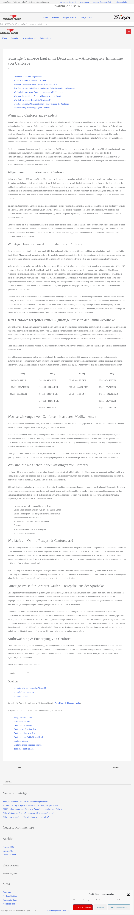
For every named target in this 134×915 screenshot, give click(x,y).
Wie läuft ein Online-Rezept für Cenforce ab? (32, 100)
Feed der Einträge (10, 896)
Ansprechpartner (54, 910)
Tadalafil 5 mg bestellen (24, 749)
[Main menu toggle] (128, 31)
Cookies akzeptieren (83, 907)
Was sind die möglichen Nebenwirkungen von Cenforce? (37, 96)
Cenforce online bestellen (24, 733)
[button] (128, 894)
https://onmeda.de (21, 696)
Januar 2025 (8, 851)
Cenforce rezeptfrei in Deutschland (28, 737)
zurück (17, 767)
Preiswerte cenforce (22, 721)
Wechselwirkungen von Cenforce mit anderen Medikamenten (39, 92)
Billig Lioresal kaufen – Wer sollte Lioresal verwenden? (26, 817)
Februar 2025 (8, 847)
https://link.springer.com (24, 692)
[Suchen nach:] (67, 782)
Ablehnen (100, 907)
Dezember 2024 (9, 855)
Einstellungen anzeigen (119, 907)
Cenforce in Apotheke (23, 725)
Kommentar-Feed (10, 900)
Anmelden (7, 892)
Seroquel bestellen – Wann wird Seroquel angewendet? (25, 801)
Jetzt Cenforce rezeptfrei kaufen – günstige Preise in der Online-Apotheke (44, 88)
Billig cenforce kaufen (23, 717)
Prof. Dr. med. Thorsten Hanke (67, 703)
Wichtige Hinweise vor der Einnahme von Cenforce (35, 84)
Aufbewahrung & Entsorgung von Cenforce (32, 108)
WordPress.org (9, 904)
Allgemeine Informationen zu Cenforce (30, 80)
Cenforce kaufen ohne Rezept (26, 729)
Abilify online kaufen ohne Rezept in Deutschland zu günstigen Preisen (32, 809)
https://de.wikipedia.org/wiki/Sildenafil (30, 688)
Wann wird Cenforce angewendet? (28, 76)
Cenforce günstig (21, 741)
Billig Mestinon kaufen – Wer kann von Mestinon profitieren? (28, 813)
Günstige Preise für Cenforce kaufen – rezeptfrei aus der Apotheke (41, 104)
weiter (117, 767)
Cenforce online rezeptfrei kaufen (27, 745)
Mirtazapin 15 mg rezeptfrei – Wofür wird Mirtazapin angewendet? (30, 805)
